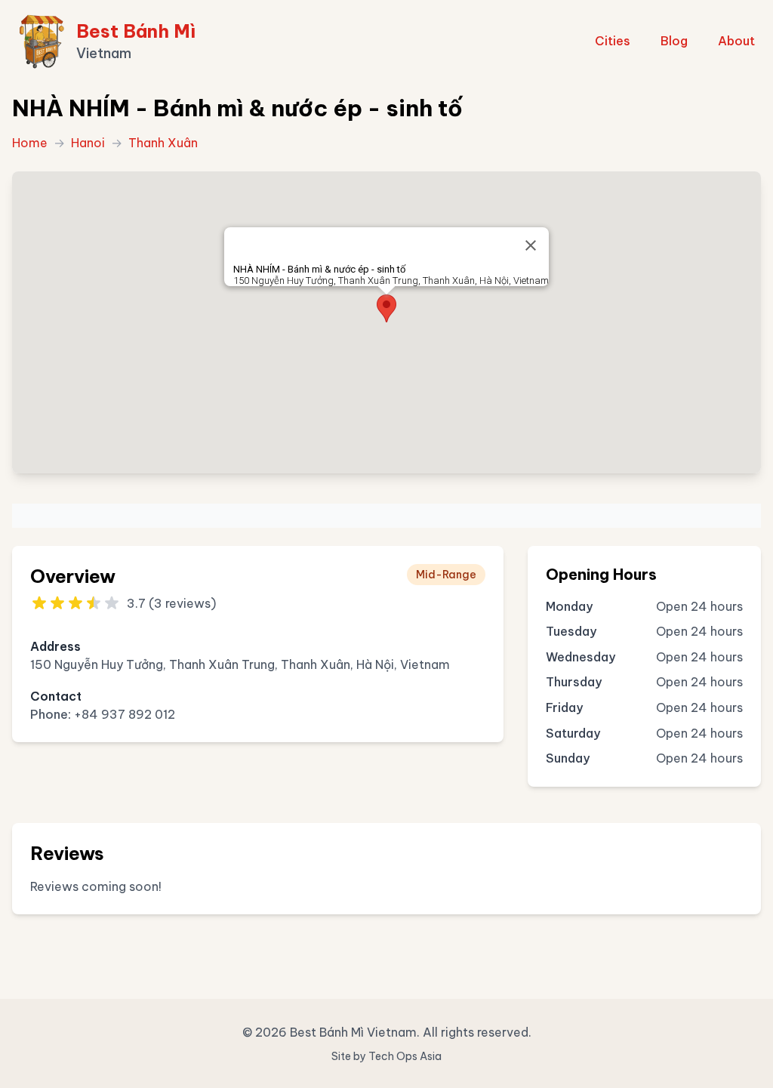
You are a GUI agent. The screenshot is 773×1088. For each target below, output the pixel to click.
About (736, 40)
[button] (386, 308)
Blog (674, 40)
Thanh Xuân (163, 142)
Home (30, 142)
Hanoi (88, 142)
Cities (612, 40)
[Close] (531, 245)
